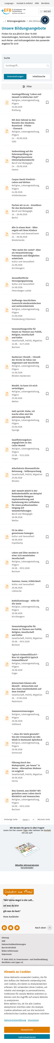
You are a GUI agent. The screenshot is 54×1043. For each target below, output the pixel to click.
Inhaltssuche (39, 76)
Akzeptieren (27, 1029)
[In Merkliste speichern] (47, 102)
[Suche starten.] (48, 65)
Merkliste (45, 3)
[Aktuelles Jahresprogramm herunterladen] (27, 850)
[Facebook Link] (4, 927)
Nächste (44, 819)
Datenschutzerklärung (15, 1020)
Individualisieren (27, 1037)
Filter (29, 86)
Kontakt (47, 830)
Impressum (33, 1020)
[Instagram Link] (10, 927)
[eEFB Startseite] (13, 11)
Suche (7, 58)
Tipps (25, 830)
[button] (45, 20)
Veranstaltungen (15, 76)
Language (9, 3)
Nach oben (40, 927)
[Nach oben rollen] (49, 927)
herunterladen (27, 866)
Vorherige (11, 819)
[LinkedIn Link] (17, 927)
